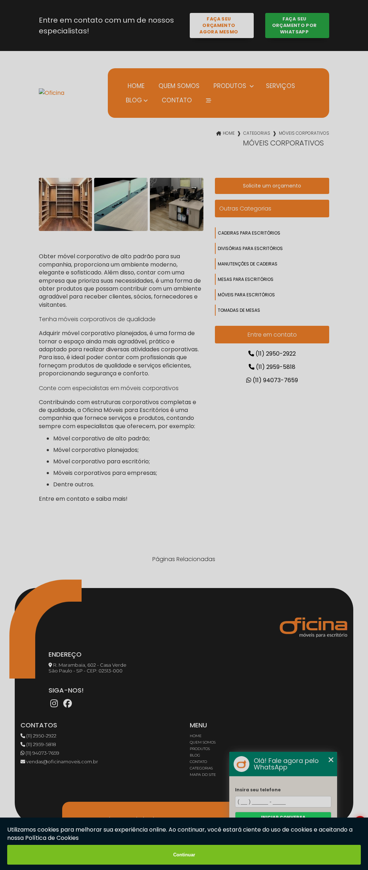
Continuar (184, 854)
